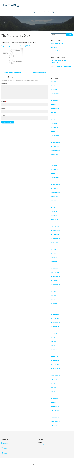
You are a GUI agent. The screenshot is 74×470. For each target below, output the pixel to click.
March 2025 (54, 100)
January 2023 (55, 177)
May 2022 (53, 207)
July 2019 (53, 337)
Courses (28, 12)
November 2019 (55, 322)
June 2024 (53, 116)
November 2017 (55, 414)
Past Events (68, 12)
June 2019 (53, 341)
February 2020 (55, 311)
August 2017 (54, 425)
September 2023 (55, 150)
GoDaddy (54, 464)
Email (3, 108)
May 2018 (53, 391)
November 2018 (55, 368)
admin (14, 39)
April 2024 (54, 123)
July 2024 (53, 112)
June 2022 (53, 204)
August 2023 (54, 154)
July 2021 (53, 246)
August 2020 (54, 288)
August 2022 (54, 196)
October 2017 (55, 418)
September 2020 (55, 284)
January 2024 (55, 135)
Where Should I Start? (57, 43)
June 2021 (53, 249)
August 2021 (54, 242)
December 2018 (55, 364)
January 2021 (55, 269)
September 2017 (55, 421)
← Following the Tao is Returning (11, 72)
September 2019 (55, 330)
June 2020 (53, 295)
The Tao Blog (11, 5)
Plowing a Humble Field (64, 66)
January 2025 (55, 108)
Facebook (5, 448)
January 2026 (55, 93)
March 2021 (54, 261)
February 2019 (55, 356)
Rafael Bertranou (56, 60)
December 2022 (55, 181)
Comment (4, 83)
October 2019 (55, 326)
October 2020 (55, 280)
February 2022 (55, 219)
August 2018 (54, 379)
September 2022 (55, 192)
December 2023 (55, 139)
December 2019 (55, 318)
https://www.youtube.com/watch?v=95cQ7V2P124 (15, 46)
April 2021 (54, 257)
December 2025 (55, 97)
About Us (46, 12)
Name (3, 101)
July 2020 (53, 291)
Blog (34, 12)
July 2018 (53, 383)
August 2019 (54, 333)
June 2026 (53, 81)
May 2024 (53, 120)
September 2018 (55, 376)
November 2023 (55, 142)
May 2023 (53, 162)
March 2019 (54, 353)
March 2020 (54, 307)
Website (3, 115)
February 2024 (55, 131)
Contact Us (59, 12)
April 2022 (54, 211)
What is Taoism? (55, 51)
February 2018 (55, 402)
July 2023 (53, 158)
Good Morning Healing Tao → (39, 72)
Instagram (5, 443)
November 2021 (55, 230)
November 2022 (55, 184)
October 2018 (55, 372)
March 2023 (54, 169)
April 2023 (54, 165)
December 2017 (55, 410)
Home (21, 12)
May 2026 (53, 85)
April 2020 (54, 303)
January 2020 (55, 314)
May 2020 (53, 299)
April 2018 (54, 395)
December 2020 (55, 272)
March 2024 (54, 127)
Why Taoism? (54, 47)
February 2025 (55, 104)
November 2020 (55, 276)
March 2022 (54, 215)
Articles (39, 12)
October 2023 (55, 146)
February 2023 (55, 173)
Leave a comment (22, 39)
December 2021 (55, 227)
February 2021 (55, 265)
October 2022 (55, 188)
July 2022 (53, 200)
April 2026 (54, 89)
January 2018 (55, 406)
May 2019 (53, 345)
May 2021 (53, 253)
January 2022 (55, 223)
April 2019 (54, 349)
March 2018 (54, 398)
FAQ (53, 12)
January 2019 (55, 360)
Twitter (5, 453)
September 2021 (55, 238)
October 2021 (55, 234)
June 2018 (53, 387)
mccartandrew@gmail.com (45, 445)
